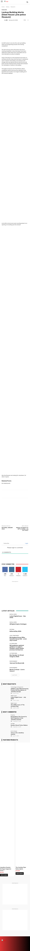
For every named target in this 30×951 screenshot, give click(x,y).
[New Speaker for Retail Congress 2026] (5, 655)
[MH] (3, 20)
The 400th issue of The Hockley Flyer (17, 705)
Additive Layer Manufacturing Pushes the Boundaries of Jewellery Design (19, 690)
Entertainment (13, 661)
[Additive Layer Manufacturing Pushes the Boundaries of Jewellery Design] (6, 689)
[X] (21, 2)
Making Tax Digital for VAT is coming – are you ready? (22, 529)
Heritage (13, 723)
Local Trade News (14, 635)
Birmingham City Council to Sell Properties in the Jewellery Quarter (19, 718)
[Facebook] (16, 2)
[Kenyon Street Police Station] (6, 726)
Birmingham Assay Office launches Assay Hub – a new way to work (18, 639)
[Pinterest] (23, 937)
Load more (14, 675)
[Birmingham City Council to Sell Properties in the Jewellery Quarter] (6, 717)
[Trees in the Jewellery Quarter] (6, 734)
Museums (13, 7)
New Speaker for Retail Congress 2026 (17, 655)
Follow (12, 567)
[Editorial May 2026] (5, 630)
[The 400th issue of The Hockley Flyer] (6, 706)
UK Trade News (13, 643)
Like (5, 567)
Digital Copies (13, 614)
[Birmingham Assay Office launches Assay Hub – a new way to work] (5, 637)
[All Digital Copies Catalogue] (5, 623)
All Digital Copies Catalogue (18, 624)
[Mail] (21, 937)
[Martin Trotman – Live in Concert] (5, 669)
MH (7, 20)
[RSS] (26, 937)
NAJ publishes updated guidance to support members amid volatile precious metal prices (17, 648)
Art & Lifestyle (14, 731)
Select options (19, 873)
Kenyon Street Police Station (19, 725)
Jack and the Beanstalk (17, 663)
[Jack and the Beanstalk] (5, 662)
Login (26, 543)
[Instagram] (18, 2)
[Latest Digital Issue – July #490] (5, 616)
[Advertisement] (15, 511)
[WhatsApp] (26, 940)
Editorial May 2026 (15, 631)
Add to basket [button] (4, 875)
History (7, 7)
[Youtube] (23, 2)
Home (3, 7)
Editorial (12, 629)
